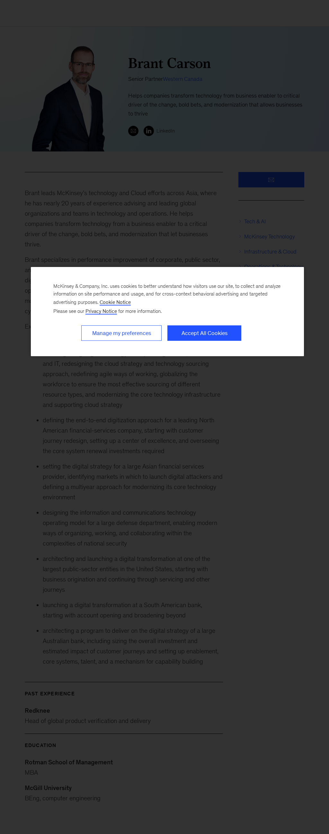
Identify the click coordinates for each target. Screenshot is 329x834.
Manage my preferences (121, 333)
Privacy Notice (101, 311)
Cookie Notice (115, 302)
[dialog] (167, 311)
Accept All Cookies (204, 333)
